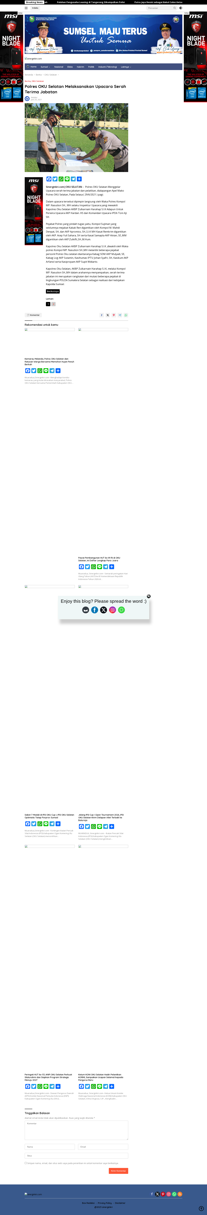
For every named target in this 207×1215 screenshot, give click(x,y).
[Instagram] (168, 1194)
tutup (20, 13)
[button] (175, 7)
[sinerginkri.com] (33, 58)
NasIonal (58, 67)
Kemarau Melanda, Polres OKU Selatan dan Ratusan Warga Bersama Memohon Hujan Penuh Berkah (49, 361)
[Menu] (27, 8)
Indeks (35, 8)
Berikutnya (53, 291)
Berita (28, 81)
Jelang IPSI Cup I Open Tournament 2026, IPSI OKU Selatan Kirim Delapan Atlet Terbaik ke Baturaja (101, 817)
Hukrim (80, 67)
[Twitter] (157, 1194)
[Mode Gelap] (180, 8)
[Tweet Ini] (107, 315)
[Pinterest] (163, 1194)
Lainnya (125, 67)
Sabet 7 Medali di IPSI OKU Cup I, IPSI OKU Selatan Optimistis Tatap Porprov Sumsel (49, 816)
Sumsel (44, 67)
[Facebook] (151, 1194)
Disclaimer (120, 1203)
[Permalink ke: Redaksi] (27, 98)
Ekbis (70, 67)
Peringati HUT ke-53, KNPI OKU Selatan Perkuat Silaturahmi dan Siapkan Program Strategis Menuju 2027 (48, 1077)
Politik (91, 67)
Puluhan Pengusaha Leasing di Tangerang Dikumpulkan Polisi (46, 2)
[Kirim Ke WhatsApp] (126, 315)
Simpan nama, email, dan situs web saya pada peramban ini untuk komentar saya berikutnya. (73, 1163)
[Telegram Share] (120, 315)
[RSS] (179, 1194)
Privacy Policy (105, 1203)
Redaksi (34, 97)
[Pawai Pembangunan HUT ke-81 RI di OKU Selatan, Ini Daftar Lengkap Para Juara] (103, 441)
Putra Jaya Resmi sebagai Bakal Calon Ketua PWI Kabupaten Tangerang (128, 2)
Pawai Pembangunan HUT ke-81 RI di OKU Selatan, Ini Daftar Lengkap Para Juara (99, 559)
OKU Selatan (38, 81)
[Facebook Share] (101, 315)
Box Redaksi (88, 1203)
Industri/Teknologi (107, 67)
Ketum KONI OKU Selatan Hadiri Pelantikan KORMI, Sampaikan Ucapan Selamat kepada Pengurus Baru (100, 1077)
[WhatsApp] (174, 1194)
